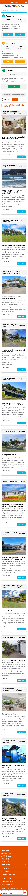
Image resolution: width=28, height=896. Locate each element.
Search (15, 99)
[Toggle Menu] (2, 2)
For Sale (3, 10)
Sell (8, 34)
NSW (8, 10)
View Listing (21, 157)
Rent (20, 34)
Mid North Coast (14, 10)
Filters (7, 99)
